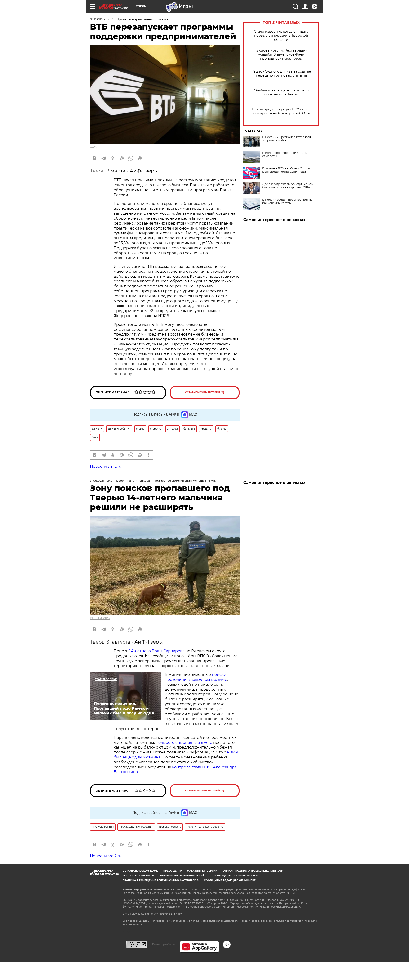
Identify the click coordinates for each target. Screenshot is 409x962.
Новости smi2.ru (105, 466)
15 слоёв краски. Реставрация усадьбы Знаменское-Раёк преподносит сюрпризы (281, 55)
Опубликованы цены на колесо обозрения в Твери (281, 92)
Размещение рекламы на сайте (183, 875)
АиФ (93, 147)
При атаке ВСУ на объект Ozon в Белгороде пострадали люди (286, 170)
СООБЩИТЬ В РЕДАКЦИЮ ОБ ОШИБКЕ (230, 880)
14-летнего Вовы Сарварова (157, 651)
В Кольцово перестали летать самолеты (284, 154)
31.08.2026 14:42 (101, 480)
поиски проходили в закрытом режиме (196, 677)
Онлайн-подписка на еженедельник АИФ (253, 870)
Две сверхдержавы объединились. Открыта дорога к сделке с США (287, 185)
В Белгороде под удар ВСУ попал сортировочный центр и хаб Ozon (281, 111)
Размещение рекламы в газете (236, 875)
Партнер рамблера (163, 944)
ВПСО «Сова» (100, 618)
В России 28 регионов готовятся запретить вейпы (286, 139)
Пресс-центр (172, 870)
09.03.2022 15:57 (101, 19)
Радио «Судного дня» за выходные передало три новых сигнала (281, 73)
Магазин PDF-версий (202, 870)
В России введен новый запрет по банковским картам (287, 201)
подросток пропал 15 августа (184, 742)
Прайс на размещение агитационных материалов (161, 880)
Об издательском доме (140, 870)
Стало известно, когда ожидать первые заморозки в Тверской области (281, 36)
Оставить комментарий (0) (204, 392)
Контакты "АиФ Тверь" (139, 875)
